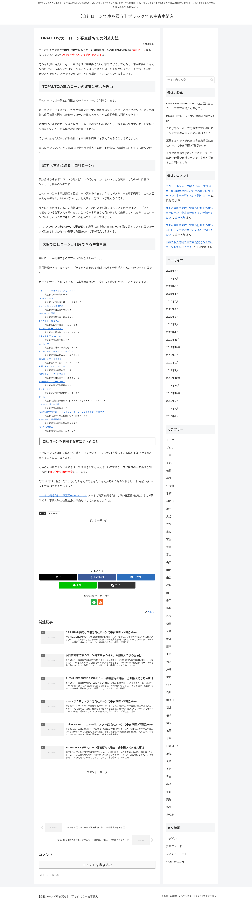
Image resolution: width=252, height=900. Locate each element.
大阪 (44, 513)
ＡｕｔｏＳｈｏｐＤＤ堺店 (51, 306)
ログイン (171, 838)
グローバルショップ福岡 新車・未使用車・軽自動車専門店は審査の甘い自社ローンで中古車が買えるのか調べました (189, 191)
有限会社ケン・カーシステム (52, 381)
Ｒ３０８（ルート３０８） (51, 328)
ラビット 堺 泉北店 (49, 404)
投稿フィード (174, 846)
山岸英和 (180, 217)
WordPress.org (175, 861)
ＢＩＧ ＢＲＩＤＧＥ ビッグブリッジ (57, 351)
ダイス (42, 397)
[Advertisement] (97, 543)
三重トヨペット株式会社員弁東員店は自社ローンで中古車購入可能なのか (190, 143)
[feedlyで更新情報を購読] (94, 602)
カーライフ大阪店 (47, 313)
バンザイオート (46, 298)
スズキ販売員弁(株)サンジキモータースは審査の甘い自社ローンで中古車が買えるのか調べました (190, 158)
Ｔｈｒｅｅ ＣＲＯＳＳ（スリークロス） (58, 291)
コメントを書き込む (97, 865)
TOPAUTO (55, 513)
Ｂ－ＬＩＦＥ (45, 389)
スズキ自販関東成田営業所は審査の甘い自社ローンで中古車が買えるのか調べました (189, 213)
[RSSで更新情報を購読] (100, 602)
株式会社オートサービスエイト (53, 374)
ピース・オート (46, 344)
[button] (116, 585)
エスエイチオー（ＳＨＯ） (51, 359)
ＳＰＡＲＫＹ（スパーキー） (52, 336)
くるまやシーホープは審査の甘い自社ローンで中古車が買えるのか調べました (190, 130)
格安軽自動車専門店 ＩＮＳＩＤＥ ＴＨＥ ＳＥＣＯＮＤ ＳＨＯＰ (71, 412)
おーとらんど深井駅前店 (50, 419)
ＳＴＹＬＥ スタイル (49, 321)
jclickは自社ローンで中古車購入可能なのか (190, 118)
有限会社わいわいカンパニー (52, 366)
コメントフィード (176, 853)
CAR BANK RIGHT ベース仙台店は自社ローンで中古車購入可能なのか (189, 106)
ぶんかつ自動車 (46, 427)
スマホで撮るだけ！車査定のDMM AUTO (63, 495)
